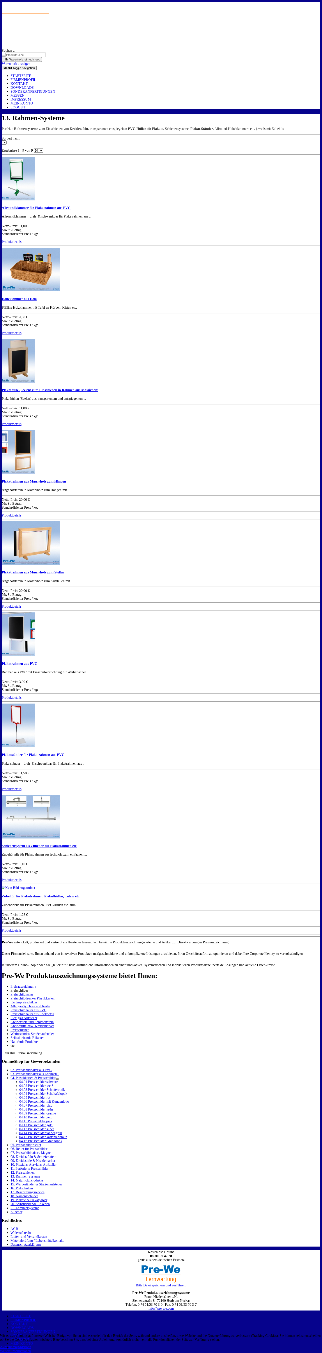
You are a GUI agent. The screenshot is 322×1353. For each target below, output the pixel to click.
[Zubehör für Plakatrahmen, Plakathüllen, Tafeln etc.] (18, 888)
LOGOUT (18, 107)
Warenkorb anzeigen (16, 63)
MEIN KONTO (22, 103)
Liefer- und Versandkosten (29, 1236)
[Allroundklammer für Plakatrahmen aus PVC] (18, 199)
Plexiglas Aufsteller (24, 1018)
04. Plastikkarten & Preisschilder (33, 1078)
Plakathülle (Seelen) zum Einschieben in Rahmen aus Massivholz (50, 390)
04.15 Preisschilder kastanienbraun (43, 1137)
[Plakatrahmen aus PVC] (18, 655)
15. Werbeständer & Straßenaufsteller (36, 1184)
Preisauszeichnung (23, 986)
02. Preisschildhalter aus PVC (31, 1070)
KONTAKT (19, 83)
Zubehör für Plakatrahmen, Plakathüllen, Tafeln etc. (41, 896)
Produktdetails (11, 242)
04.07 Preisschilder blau (35, 1105)
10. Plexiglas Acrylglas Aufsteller (34, 1164)
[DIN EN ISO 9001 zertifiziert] (161, 34)
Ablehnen (24, 1347)
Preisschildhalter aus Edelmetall (32, 1014)
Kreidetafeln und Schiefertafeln (32, 1022)
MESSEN (18, 95)
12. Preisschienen (23, 1172)
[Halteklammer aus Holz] (31, 290)
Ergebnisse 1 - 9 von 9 (18, 150)
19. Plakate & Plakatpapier (29, 1200)
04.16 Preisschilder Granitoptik (40, 1141)
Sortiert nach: (11, 138)
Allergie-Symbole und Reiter (30, 1006)
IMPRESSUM (21, 99)
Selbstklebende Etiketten (27, 1038)
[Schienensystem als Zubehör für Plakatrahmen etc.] (31, 837)
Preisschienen (20, 1030)
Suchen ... (9, 50)
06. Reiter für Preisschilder (29, 1149)
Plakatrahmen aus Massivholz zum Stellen (33, 572)
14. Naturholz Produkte (27, 1180)
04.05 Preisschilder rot (34, 1097)
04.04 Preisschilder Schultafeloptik (43, 1093)
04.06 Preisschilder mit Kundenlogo (44, 1101)
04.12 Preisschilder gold (36, 1125)
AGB (14, 1229)
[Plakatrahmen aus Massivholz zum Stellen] (31, 564)
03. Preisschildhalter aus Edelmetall (35, 1074)
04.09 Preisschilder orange (37, 1113)
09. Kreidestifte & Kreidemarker (33, 1160)
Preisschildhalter (22, 994)
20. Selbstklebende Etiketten (30, 1204)
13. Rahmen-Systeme (25, 1176)
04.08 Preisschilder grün (36, 1109)
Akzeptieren (8, 1347)
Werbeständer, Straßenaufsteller (32, 1034)
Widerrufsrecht (21, 1233)
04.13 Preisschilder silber (36, 1129)
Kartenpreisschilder (24, 1002)
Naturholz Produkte (24, 1041)
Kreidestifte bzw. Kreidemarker (32, 1026)
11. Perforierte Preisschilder (29, 1168)
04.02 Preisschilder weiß (36, 1086)
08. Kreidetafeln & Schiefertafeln (33, 1156)
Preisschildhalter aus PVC (28, 1010)
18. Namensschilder (24, 1196)
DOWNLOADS (22, 87)
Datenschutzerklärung (26, 1244)
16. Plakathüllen (22, 1188)
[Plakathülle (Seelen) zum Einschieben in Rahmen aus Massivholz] (18, 381)
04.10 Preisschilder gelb (35, 1117)
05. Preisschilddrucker (26, 1145)
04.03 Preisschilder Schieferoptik (42, 1089)
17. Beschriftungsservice (27, 1192)
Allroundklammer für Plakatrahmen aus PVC (36, 208)
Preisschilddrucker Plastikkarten (33, 998)
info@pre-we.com (161, 1308)
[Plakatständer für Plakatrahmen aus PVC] (18, 746)
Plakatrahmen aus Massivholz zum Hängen (34, 481)
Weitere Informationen (15, 1351)
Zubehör (16, 1212)
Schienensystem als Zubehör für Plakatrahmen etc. (39, 846)
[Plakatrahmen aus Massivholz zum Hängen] (18, 472)
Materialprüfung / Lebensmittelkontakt (37, 1240)
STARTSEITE (21, 76)
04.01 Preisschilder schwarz (38, 1082)
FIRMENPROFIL (23, 79)
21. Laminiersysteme (25, 1208)
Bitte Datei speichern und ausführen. (161, 1285)
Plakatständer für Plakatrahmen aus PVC (33, 755)
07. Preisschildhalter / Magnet (31, 1153)
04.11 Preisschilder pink (35, 1121)
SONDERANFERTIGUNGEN (33, 91)
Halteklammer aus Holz (19, 299)
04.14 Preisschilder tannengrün (40, 1133)
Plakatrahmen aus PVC (19, 663)
